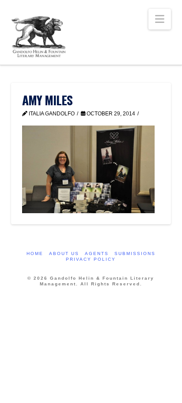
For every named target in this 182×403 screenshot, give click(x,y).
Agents (97, 253)
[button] (159, 19)
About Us (64, 253)
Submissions (134, 253)
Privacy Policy (91, 259)
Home (35, 253)
